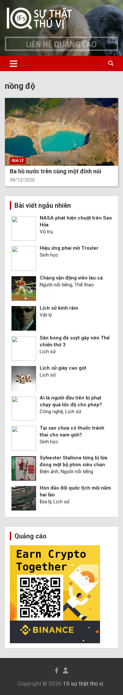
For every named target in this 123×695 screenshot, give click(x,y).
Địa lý (18, 160)
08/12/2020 (22, 180)
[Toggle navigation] (13, 63)
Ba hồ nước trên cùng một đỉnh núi (55, 171)
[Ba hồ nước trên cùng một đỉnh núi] (61, 132)
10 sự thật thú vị (83, 683)
